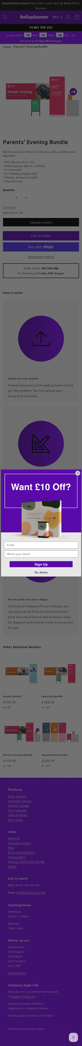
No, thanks (41, 572)
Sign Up (40, 564)
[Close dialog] (77, 473)
